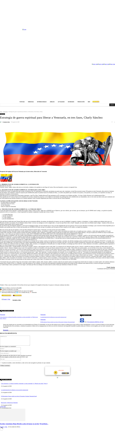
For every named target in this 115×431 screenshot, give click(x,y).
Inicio (1, 111)
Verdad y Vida (6, 122)
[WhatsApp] (25, 126)
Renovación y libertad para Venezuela (9, 402)
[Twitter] (20, 126)
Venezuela (5, 111)
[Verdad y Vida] (1, 122)
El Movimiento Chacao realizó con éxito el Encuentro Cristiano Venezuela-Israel (57, 322)
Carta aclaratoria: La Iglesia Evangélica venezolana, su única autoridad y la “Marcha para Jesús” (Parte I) (24, 383)
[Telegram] (31, 126)
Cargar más (3, 406)
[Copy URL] (36, 126)
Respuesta (5, 330)
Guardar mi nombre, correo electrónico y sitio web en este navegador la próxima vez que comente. (26, 362)
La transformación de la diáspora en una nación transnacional (53, 317)
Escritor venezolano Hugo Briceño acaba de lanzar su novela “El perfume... (24, 424)
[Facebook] (14, 126)
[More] (42, 126)
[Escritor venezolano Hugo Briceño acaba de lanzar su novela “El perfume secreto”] (12, 420)
